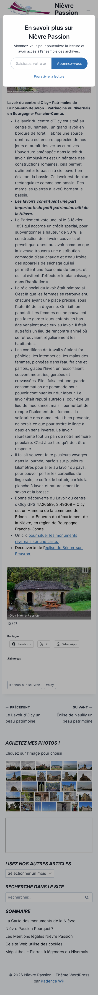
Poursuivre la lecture (49, 76)
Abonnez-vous (69, 63)
